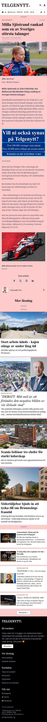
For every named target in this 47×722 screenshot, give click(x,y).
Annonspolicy (8, 707)
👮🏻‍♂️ (11, 12)
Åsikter (20, 12)
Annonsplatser (7, 658)
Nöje (32, 12)
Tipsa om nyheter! (8, 672)
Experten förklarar (9, 661)
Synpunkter (6, 679)
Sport (26, 12)
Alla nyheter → (23, 612)
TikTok (6, 697)
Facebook (7, 701)
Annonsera (6, 675)
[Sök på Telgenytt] (40, 5)
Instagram (7, 693)
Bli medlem (7, 646)
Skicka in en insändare (10, 683)
